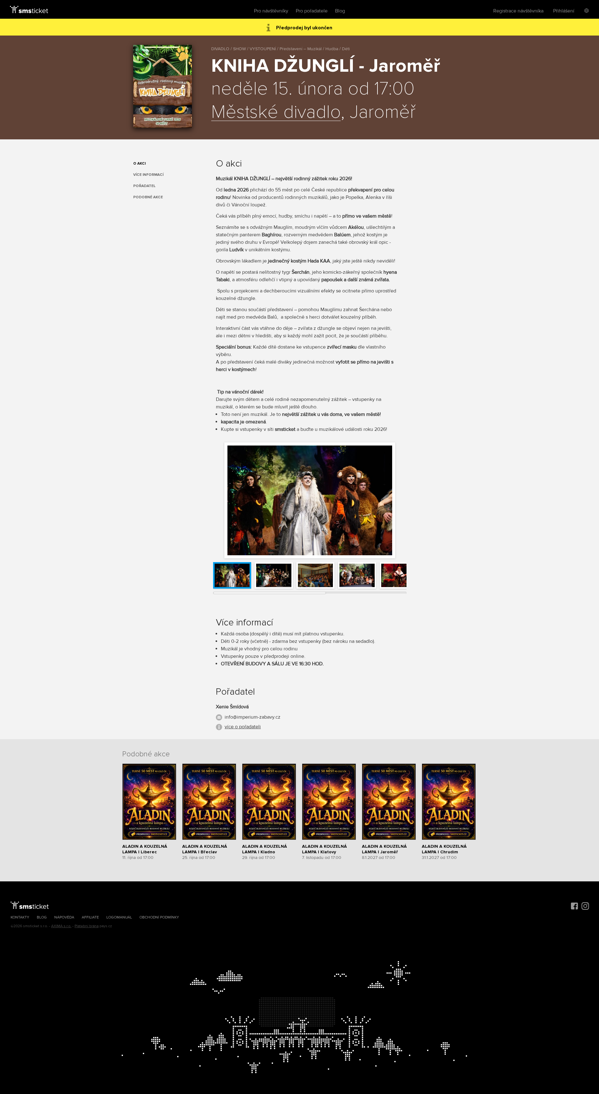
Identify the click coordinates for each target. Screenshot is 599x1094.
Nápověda (64, 917)
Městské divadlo (276, 112)
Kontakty (20, 917)
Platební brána (87, 926)
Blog (340, 11)
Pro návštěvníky (271, 11)
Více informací (148, 174)
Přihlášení (563, 11)
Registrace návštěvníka (518, 11)
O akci (139, 163)
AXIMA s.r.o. (61, 926)
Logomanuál (119, 917)
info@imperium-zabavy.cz (252, 717)
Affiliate (90, 917)
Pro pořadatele (312, 11)
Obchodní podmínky (159, 917)
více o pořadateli (243, 727)
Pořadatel (144, 186)
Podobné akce (148, 197)
